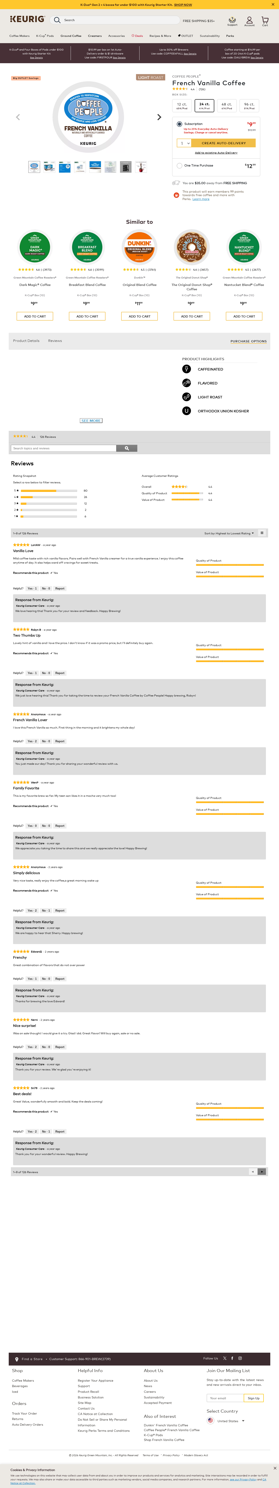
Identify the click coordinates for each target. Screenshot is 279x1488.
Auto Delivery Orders (27, 1424)
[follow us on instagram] (240, 1359)
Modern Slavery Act (196, 1455)
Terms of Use (150, 1455)
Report (59, 588)
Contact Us (86, 1408)
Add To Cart (35, 316)
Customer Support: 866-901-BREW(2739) (80, 1359)
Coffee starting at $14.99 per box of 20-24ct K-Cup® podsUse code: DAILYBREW (240, 53)
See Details (36, 57)
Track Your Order (24, 1413)
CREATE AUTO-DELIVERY (224, 143)
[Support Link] (232, 19)
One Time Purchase (198, 165)
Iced (15, 1391)
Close (273, 4)
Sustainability (154, 1397)
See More (91, 420)
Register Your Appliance (95, 1380)
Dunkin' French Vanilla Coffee (166, 1425)
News (148, 1386)
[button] (249, 20)
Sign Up (254, 1398)
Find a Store (32, 1359)
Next (159, 117)
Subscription (193, 123)
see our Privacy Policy (243, 1479)
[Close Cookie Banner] (275, 1468)
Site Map (84, 1402)
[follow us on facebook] (232, 1359)
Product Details (26, 340)
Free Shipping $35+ (199, 20)
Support (84, 1386)
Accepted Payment (158, 1402)
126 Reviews (49, 437)
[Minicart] (265, 20)
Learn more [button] (200, 199)
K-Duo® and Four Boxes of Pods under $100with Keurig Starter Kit (36, 51)
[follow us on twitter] (224, 1359)
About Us (151, 1380)
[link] (180, 89)
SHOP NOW (183, 5)
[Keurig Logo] (28, 18)
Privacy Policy (171, 1455)
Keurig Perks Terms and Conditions (104, 1430)
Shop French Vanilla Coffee (164, 1439)
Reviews (55, 340)
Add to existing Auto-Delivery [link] (216, 152)
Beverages (20, 1386)
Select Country (222, 1411)
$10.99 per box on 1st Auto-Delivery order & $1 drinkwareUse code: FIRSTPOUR (104, 53)
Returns (17, 1419)
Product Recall (88, 1391)
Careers (150, 1391)
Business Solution (91, 1397)
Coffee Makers (23, 1380)
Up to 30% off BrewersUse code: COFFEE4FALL (169, 51)
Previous (18, 117)
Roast (150, 77)
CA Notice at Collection (95, 1414)
